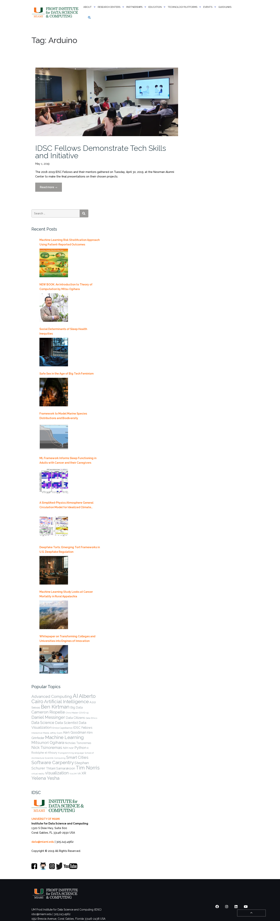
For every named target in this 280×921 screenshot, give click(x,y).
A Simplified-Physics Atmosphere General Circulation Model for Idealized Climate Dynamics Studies (66, 505)
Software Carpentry (52, 762)
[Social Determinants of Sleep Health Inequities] (53, 352)
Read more (51, 189)
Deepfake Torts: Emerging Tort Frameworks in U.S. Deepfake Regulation (69, 549)
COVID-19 (83, 712)
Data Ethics (91, 718)
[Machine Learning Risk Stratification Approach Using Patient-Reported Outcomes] (53, 263)
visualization (57, 773)
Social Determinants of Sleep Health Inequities (63, 331)
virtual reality (37, 773)
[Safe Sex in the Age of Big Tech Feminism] (53, 392)
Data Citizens (75, 718)
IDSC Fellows (82, 727)
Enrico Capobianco (62, 727)
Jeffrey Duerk (56, 733)
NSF (71, 748)
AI (75, 696)
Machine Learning (64, 737)
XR (84, 773)
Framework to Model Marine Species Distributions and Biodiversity (63, 416)
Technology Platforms (182, 7)
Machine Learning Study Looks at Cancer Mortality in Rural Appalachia (66, 594)
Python (80, 747)
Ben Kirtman (55, 707)
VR (79, 773)
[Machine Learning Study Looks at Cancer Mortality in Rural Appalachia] (53, 615)
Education (155, 7)
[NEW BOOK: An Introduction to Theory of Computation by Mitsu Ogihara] (53, 307)
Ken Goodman (74, 732)
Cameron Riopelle (48, 712)
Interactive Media (40, 733)
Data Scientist (66, 723)
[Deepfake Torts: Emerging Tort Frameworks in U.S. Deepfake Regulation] (53, 570)
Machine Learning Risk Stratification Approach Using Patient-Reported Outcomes (69, 242)
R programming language (71, 753)
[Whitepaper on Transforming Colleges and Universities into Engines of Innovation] (53, 659)
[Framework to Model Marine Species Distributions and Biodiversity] (53, 436)
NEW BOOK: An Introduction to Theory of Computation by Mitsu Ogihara (65, 287)
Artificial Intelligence (66, 701)
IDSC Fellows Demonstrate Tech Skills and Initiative (100, 152)
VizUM (73, 773)
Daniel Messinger (48, 717)
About (87, 7)
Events (207, 7)
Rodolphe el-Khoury (44, 752)
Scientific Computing (55, 758)
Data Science (42, 722)
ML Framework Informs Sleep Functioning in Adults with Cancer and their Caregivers (67, 460)
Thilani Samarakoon (60, 768)
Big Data (76, 707)
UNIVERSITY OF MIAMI (45, 818)
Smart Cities (77, 757)
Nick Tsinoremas (46, 747)
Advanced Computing (51, 696)
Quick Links (224, 7)
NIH (65, 748)
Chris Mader (72, 712)
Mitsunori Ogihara (47, 742)
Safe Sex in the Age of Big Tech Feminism (66, 373)
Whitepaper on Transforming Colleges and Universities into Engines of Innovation (67, 638)
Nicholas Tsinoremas (78, 742)
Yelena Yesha (45, 778)
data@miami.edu (42, 841)
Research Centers (109, 7)
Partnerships (134, 7)
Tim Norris (88, 768)
